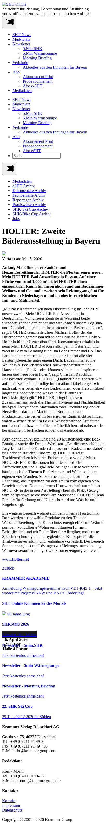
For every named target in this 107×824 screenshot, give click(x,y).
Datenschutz (12, 810)
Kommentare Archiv (29, 190)
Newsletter (21, 44)
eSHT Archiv (23, 186)
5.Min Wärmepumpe (40, 53)
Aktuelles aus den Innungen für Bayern (55, 67)
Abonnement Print (38, 76)
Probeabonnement (37, 81)
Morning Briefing (37, 58)
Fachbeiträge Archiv (29, 195)
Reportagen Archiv (28, 200)
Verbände (20, 62)
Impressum (11, 805)
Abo (16, 72)
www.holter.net (15, 559)
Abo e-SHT (32, 86)
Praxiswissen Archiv (29, 204)
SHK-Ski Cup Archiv (30, 209)
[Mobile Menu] (9, 22)
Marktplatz (21, 39)
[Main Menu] (9, 169)
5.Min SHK (32, 48)
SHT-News (21, 34)
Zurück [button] (8, 568)
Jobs (16, 218)
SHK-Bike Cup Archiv (31, 214)
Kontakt (8, 801)
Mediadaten (22, 90)
